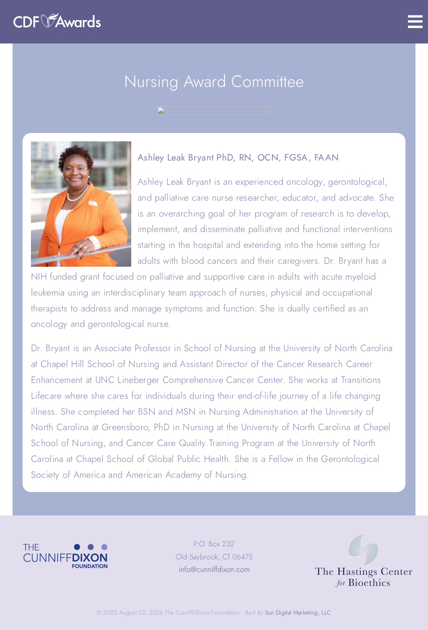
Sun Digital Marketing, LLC (298, 612)
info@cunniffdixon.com (214, 569)
